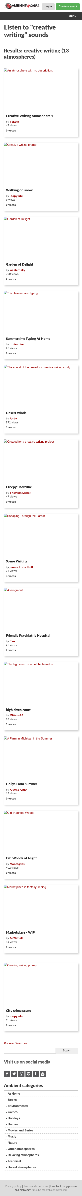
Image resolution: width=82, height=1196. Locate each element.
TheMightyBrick (20, 492)
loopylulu (16, 195)
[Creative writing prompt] (41, 165)
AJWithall (16, 938)
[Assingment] (41, 610)
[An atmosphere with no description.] (41, 90)
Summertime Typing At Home (28, 338)
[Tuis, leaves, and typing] (41, 313)
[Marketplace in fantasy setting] (41, 907)
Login (48, 6)
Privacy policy (13, 1186)
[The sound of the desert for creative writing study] (41, 387)
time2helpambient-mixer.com (49, 1189)
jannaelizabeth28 (21, 567)
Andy (13, 418)
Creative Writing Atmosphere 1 (29, 116)
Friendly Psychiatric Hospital (28, 635)
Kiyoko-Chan (18, 789)
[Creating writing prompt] (41, 985)
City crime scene (18, 1010)
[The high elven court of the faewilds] (41, 684)
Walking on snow (19, 190)
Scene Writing (16, 561)
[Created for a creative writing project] (41, 461)
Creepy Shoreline (19, 487)
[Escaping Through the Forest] (41, 536)
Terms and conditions (35, 1186)
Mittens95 (16, 715)
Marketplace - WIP (20, 932)
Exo (12, 641)
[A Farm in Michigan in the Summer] (41, 758)
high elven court (18, 710)
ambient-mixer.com (24, 6)
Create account (68, 6)
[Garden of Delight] (41, 239)
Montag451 (17, 863)
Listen (13, 107)
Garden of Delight (19, 264)
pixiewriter (17, 344)
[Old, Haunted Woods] (41, 833)
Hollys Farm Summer (21, 784)
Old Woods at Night (21, 858)
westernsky (17, 270)
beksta (14, 121)
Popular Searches (15, 1043)
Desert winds (16, 413)
